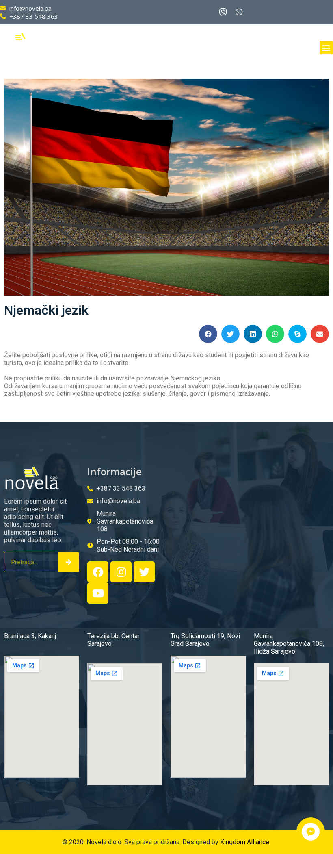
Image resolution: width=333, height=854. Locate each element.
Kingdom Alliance (245, 842)
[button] (326, 47)
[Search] (68, 562)
